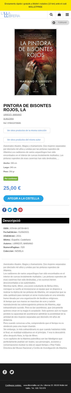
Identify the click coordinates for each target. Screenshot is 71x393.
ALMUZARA (8, 119)
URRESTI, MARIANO (12, 115)
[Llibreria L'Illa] (10, 15)
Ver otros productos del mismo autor (24, 140)
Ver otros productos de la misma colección (27, 130)
